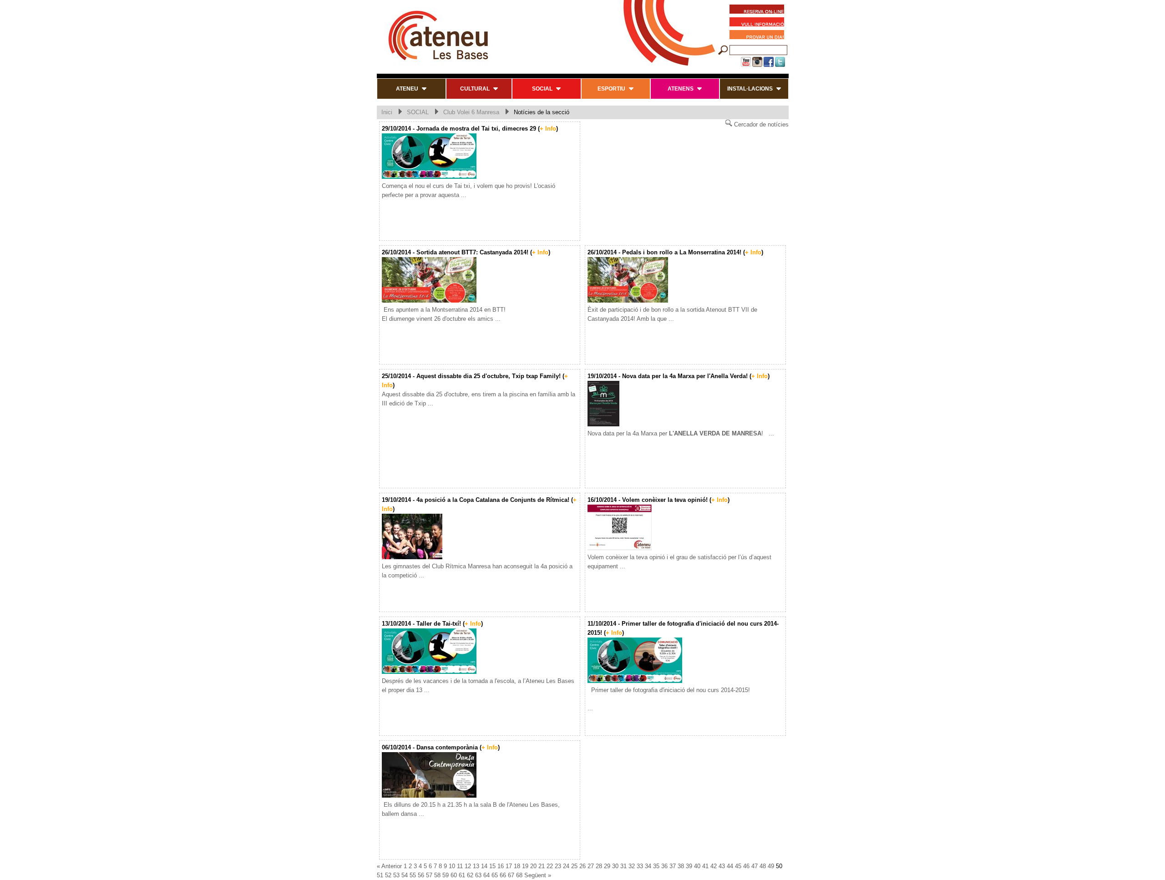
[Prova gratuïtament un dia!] (759, 36)
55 (413, 875)
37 (672, 866)
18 (517, 866)
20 (533, 866)
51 (380, 875)
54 (404, 875)
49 (771, 866)
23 (558, 866)
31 (623, 866)
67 (511, 875)
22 (550, 866)
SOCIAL (418, 112)
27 (591, 866)
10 (452, 866)
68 (519, 875)
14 (484, 866)
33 (640, 866)
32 (631, 866)
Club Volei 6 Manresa (471, 112)
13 (476, 866)
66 (503, 875)
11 (460, 866)
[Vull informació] (759, 23)
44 (730, 866)
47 (754, 866)
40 (697, 866)
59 (445, 875)
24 (566, 866)
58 (437, 875)
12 (468, 866)
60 (454, 875)
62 (470, 875)
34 (648, 866)
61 (462, 875)
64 (486, 875)
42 (713, 866)
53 (396, 875)
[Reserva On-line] (756, 10)
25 (574, 866)
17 (509, 866)
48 (763, 866)
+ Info (548, 128)
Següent (535, 875)
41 (705, 866)
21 (541, 866)
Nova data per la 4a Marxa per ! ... (681, 433)
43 (722, 866)
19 (525, 866)
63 (478, 875)
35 (656, 866)
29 (607, 866)
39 (689, 866)
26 (582, 866)
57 (429, 875)
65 (494, 875)
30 (615, 866)
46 (746, 866)
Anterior (391, 866)
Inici (386, 112)
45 (738, 866)
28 (599, 866)
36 (664, 866)
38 (681, 866)
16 (500, 866)
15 (492, 866)
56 (421, 875)
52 (388, 875)
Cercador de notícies (760, 124)
